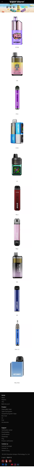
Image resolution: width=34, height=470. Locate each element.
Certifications (5, 434)
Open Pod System (7, 411)
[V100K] (17, 30)
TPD (3, 402)
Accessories (5, 422)
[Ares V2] (17, 332)
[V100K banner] (17, 8)
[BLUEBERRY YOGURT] (17, 131)
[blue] (17, 298)
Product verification (7, 441)
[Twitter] (9, 464)
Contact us (5, 448)
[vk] (18, 464)
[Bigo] (17, 232)
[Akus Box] (17, 366)
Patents (4, 399)
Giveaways (5, 436)
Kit (2, 418)
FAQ (3, 439)
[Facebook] (3, 464)
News (3, 397)
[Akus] (17, 198)
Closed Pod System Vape (9, 413)
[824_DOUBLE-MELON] (17, 265)
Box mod (4, 416)
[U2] (17, 164)
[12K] (17, 64)
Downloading (5, 432)
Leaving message (7, 446)
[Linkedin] (6, 464)
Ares (16, 349)
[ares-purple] (17, 97)
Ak (15, 383)
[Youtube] (12, 464)
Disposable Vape (7, 409)
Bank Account (6, 404)
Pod (3, 420)
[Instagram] (15, 464)
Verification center (7, 430)
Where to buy (5, 450)
